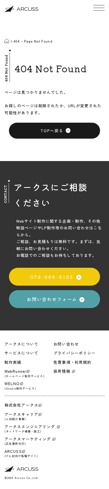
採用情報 (62, 371)
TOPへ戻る (52, 130)
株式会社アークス (21, 405)
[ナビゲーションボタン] (99, 8)
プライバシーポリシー (74, 353)
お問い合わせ (66, 344)
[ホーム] (7, 41)
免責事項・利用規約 (72, 362)
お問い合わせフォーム (52, 299)
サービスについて (21, 353)
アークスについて (21, 344)
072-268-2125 (52, 276)
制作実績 (12, 362)
